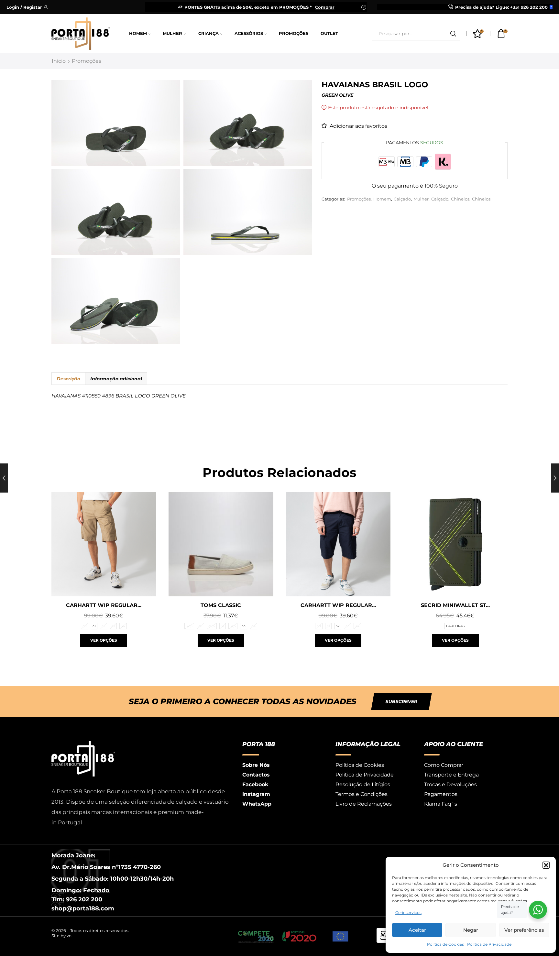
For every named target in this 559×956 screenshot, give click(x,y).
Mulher (172, 33)
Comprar (324, 7)
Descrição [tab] (68, 379)
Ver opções (103, 640)
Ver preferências (524, 930)
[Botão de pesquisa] (453, 33)
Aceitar (417, 930)
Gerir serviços (408, 912)
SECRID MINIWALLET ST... (455, 605)
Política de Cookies (445, 944)
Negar (470, 930)
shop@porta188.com (82, 908)
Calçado (402, 199)
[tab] (68, 378)
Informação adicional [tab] (116, 379)
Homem (138, 33)
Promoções (293, 33)
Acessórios (249, 33)
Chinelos (460, 199)
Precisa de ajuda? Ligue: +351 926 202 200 (501, 7)
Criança (208, 33)
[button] (546, 865)
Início (59, 61)
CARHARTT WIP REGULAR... (103, 605)
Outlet (329, 33)
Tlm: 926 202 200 (76, 899)
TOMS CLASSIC (221, 605)
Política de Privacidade (489, 944)
